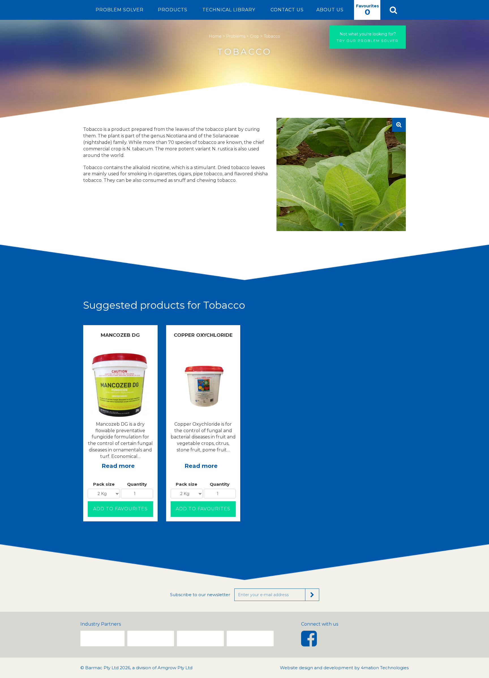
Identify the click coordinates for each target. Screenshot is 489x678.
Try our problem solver (367, 37)
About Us (330, 9)
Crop (254, 36)
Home (215, 36)
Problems (235, 36)
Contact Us (287, 9)
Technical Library (228, 9)
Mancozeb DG (120, 335)
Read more (118, 465)
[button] (393, 10)
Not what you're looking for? (368, 34)
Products (172, 9)
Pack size (104, 484)
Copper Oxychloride (203, 335)
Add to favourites (120, 508)
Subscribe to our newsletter (200, 594)
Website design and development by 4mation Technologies (344, 667)
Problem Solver (119, 9)
